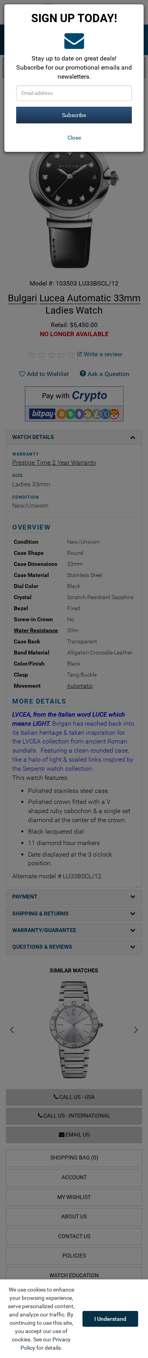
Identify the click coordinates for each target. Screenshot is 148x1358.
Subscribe (74, 115)
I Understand (110, 1319)
